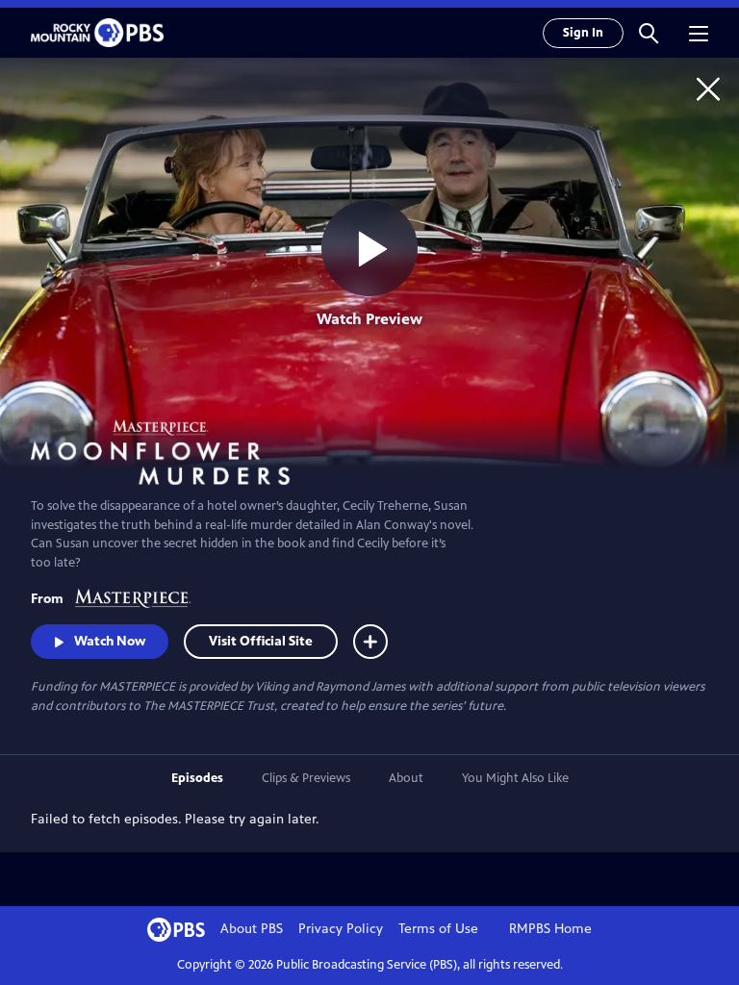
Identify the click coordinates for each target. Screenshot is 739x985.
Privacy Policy (340, 929)
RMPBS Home (550, 929)
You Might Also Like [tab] (515, 778)
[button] (649, 33)
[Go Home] (708, 88)
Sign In (583, 32)
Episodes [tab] (197, 778)
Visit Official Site (261, 641)
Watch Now (109, 641)
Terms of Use (438, 929)
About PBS (251, 929)
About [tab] (406, 778)
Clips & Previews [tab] (306, 778)
